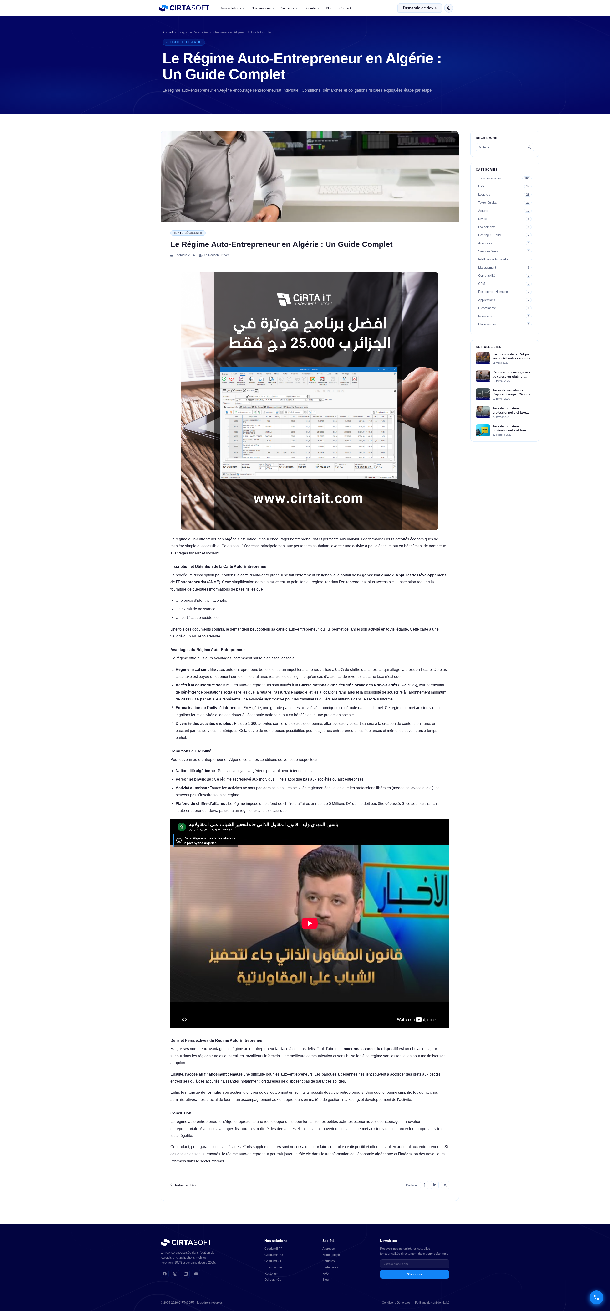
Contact (345, 8)
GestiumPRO (273, 1255)
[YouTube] (196, 1274)
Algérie (230, 539)
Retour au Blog (186, 1185)
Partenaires (330, 1267)
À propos (328, 1248)
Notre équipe (331, 1255)
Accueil (168, 32)
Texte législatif (188, 233)
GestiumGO (272, 1261)
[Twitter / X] (445, 1185)
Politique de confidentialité (432, 1302)
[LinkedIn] (435, 1185)
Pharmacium (273, 1267)
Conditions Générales (396, 1302)
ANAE (213, 582)
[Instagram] (175, 1274)
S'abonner (414, 1274)
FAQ (325, 1273)
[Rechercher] (529, 147)
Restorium (271, 1273)
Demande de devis (420, 8)
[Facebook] (424, 1185)
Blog (329, 8)
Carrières (328, 1261)
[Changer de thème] (448, 8)
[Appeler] (596, 1297)
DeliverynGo (272, 1279)
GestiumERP (273, 1248)
